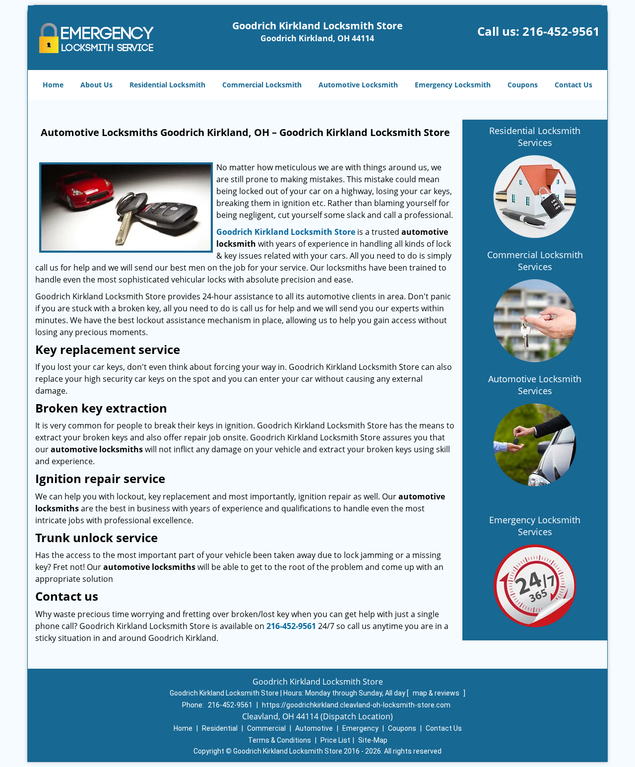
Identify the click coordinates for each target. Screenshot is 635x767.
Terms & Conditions (279, 740)
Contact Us (573, 84)
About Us (96, 84)
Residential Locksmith (167, 84)
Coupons (523, 84)
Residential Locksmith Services (534, 136)
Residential (220, 728)
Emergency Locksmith (453, 84)
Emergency (360, 728)
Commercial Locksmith (262, 84)
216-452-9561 (561, 31)
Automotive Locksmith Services (534, 385)
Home (53, 84)
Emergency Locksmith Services (534, 526)
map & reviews (437, 693)
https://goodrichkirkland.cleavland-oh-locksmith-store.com (356, 705)
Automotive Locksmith (358, 84)
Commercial (266, 728)
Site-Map (372, 740)
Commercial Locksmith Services (535, 261)
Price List (335, 740)
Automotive (314, 728)
